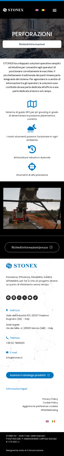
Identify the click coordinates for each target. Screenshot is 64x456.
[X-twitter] (24, 297)
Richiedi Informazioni (32, 44)
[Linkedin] (13, 297)
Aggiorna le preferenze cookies (40, 406)
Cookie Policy (50, 402)
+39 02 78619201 (15, 343)
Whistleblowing (49, 410)
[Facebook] (8, 297)
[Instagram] (19, 297)
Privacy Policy (50, 399)
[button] (6, 208)
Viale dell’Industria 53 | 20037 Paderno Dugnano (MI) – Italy (27, 317)
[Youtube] (30, 297)
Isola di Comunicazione (31, 450)
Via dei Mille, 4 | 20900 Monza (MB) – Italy (29, 328)
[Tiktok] (35, 297)
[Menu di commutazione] (54, 9)
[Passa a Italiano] (43, 10)
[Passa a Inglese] (37, 10)
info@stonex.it (14, 357)
